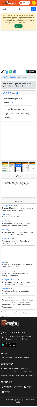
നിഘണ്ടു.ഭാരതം (6, 371)
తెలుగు (25, 109)
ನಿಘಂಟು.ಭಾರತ (18, 371)
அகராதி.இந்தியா (24, 368)
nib (12, 103)
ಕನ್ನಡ (6, 113)
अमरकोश (5, 77)
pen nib (7, 92)
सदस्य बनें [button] (18, 26)
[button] (3, 166)
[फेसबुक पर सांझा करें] (14, 72)
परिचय (2, 357)
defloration (6, 271)
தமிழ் (27, 113)
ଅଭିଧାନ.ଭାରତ (28, 371)
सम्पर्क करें (26, 357)
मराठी (17, 113)
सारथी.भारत (32, 375)
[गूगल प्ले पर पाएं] (30, 72)
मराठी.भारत (4, 368)
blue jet (5, 297)
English (13, 77)
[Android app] (8, 345)
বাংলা (22, 113)
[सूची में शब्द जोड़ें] (17, 92)
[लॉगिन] (34, 3)
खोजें (33, 9)
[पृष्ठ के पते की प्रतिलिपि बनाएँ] (3, 72)
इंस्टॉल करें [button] (18, 165)
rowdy (4, 214)
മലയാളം (8, 118)
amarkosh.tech (14, 375)
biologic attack (7, 205)
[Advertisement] (18, 50)
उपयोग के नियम (18, 357)
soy (3, 262)
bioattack (5, 221)
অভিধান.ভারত (4, 375)
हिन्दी (19, 109)
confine (5, 289)
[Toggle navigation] (3, 2)
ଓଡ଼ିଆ (12, 113)
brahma (5, 230)
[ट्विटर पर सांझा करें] (7, 72)
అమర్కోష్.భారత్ (13, 368)
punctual (5, 239)
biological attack (8, 280)
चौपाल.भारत (24, 375)
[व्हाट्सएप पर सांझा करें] (11, 72)
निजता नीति (9, 357)
